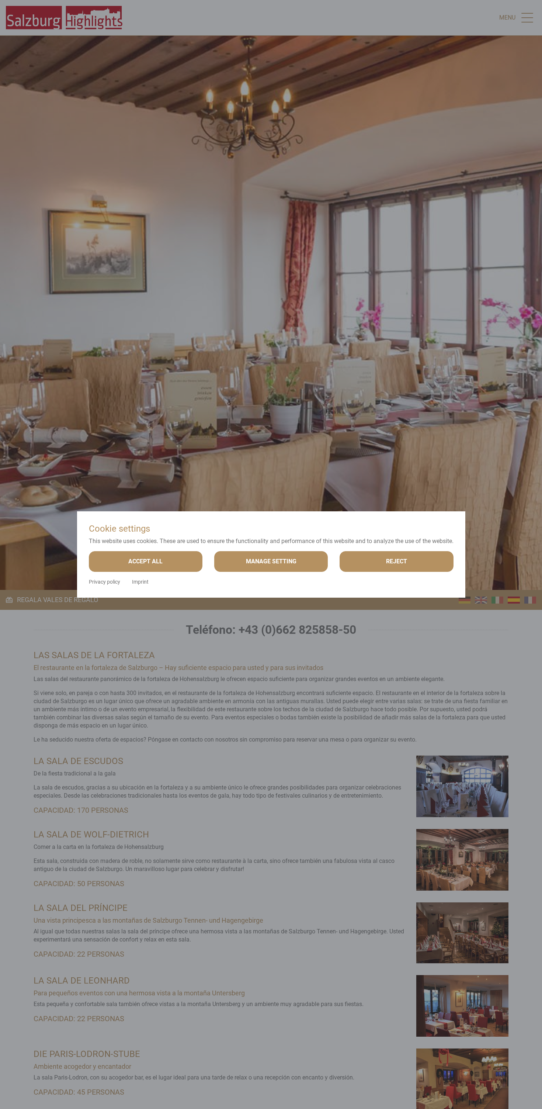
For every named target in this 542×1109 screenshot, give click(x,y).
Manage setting (271, 561)
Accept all (145, 561)
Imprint (140, 582)
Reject (396, 561)
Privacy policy (104, 582)
